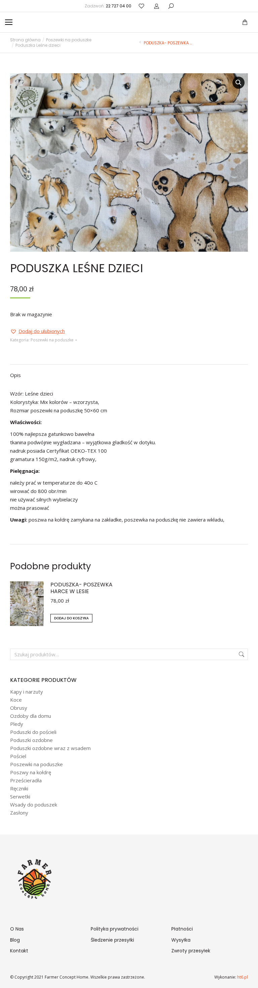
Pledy (16, 724)
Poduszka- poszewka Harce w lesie (81, 588)
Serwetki (20, 796)
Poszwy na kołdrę (30, 772)
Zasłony (19, 813)
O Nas (17, 928)
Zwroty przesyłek (190, 950)
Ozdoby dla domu (30, 716)
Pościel (18, 756)
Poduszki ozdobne (31, 740)
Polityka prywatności (114, 928)
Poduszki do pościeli (33, 732)
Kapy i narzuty (26, 692)
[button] (99, 5)
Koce (16, 700)
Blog (15, 940)
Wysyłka (180, 940)
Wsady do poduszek (33, 804)
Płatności (182, 928)
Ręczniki (19, 788)
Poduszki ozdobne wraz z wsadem (50, 748)
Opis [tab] (15, 375)
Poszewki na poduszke (52, 340)
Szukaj (241, 654)
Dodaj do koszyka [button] (71, 618)
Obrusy (18, 708)
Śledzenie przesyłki (112, 940)
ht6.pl (242, 977)
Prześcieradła (26, 780)
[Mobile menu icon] (8, 22)
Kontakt (19, 950)
